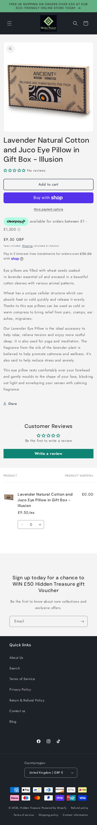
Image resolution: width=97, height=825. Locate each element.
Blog (12, 721)
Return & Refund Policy (26, 700)
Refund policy (79, 808)
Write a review (48, 453)
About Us (16, 657)
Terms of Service (22, 678)
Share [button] (12, 403)
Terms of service (24, 815)
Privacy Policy (20, 689)
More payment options (48, 209)
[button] (9, 23)
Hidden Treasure (30, 807)
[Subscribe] (82, 621)
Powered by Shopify (54, 807)
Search (14, 668)
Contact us (17, 711)
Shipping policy (48, 815)
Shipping (27, 246)
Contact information (75, 815)
